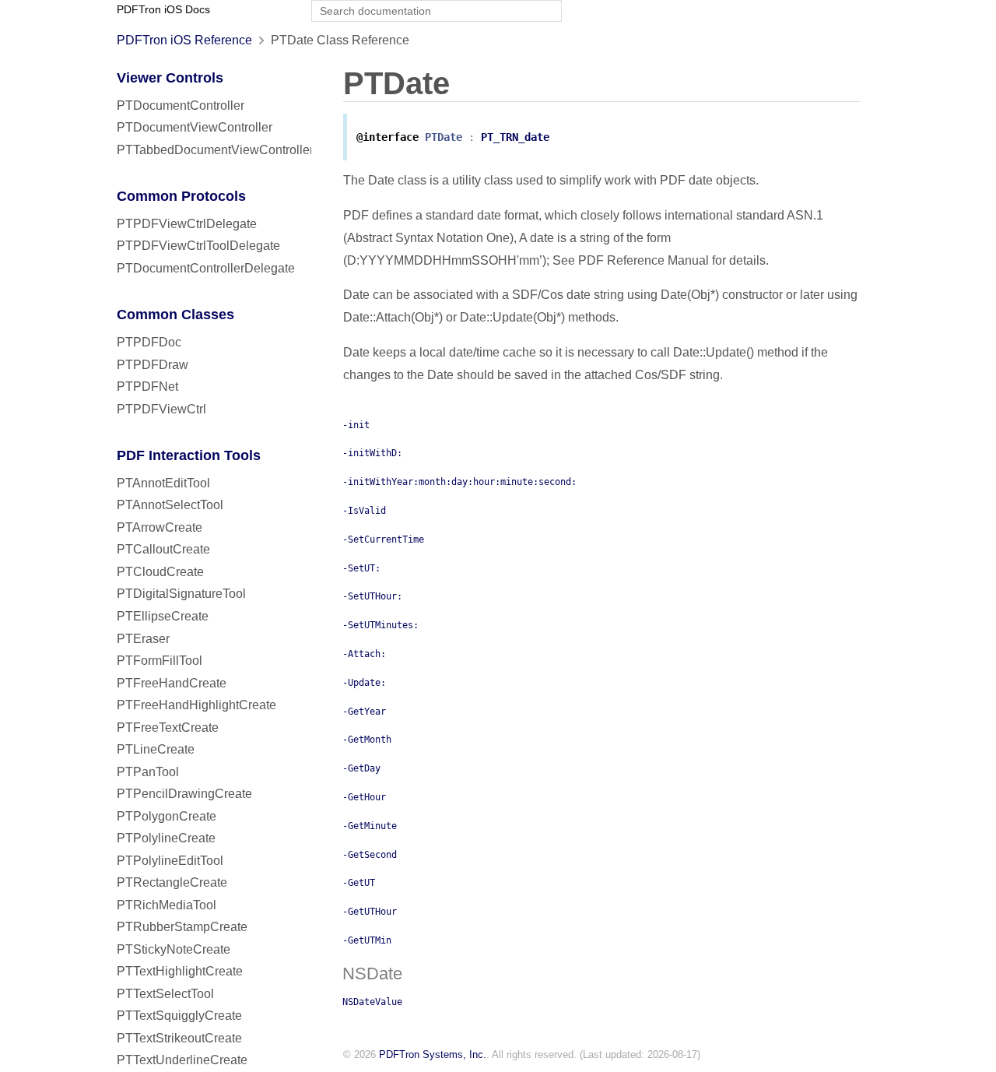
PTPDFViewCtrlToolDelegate (198, 245)
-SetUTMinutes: (380, 625)
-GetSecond (369, 854)
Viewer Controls (170, 78)
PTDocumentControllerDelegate (206, 268)
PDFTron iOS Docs (163, 10)
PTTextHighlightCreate (180, 971)
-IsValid (364, 510)
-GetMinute (369, 826)
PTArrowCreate (159, 527)
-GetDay (361, 768)
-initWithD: (372, 453)
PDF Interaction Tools (189, 455)
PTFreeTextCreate (168, 727)
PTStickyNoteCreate (173, 949)
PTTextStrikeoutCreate (179, 1038)
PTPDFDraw (152, 364)
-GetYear (364, 711)
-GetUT (358, 882)
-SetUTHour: (372, 596)
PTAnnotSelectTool (170, 504)
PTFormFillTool (159, 660)
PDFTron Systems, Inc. (432, 1054)
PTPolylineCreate (166, 838)
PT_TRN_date (515, 137)
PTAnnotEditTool (163, 483)
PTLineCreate (156, 749)
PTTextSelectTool (165, 993)
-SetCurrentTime (383, 539)
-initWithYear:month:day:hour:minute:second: (459, 481)
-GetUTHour (369, 911)
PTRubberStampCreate (182, 926)
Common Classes (175, 314)
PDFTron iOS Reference (184, 40)
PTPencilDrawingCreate (184, 793)
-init (356, 425)
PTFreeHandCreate (171, 683)
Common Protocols (181, 196)
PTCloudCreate (160, 571)
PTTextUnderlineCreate (182, 1060)
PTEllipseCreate (163, 616)
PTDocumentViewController (194, 127)
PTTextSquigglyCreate (179, 1015)
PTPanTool (148, 772)
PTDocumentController (180, 105)
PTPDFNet (147, 386)
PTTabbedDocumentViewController (215, 149)
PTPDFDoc (149, 342)
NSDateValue (372, 1001)
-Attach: (364, 653)
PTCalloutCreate (163, 549)
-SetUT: (361, 568)
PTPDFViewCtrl (161, 409)
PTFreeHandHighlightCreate (196, 705)
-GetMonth (366, 739)
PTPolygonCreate (166, 816)
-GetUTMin (366, 940)
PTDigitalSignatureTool (181, 593)
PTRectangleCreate (172, 882)
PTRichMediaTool (166, 905)
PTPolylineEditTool (170, 860)
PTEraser (143, 638)
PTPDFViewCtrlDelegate (187, 223)
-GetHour (364, 797)
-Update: (364, 682)
